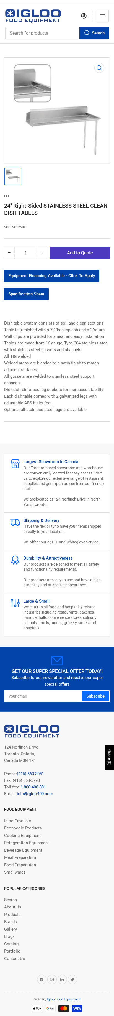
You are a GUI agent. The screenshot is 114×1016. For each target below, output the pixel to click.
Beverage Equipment (23, 850)
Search (98, 32)
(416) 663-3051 (30, 773)
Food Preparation (20, 864)
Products (12, 914)
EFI (6, 196)
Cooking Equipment (22, 835)
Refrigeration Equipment (26, 842)
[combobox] (57, 33)
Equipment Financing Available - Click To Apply (51, 275)
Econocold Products (23, 828)
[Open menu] (103, 16)
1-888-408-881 (33, 787)
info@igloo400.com (34, 793)
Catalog (11, 943)
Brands (10, 921)
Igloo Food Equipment (64, 999)
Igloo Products (17, 820)
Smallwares (15, 872)
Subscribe (95, 696)
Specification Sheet (26, 294)
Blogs (9, 936)
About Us (12, 907)
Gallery (10, 929)
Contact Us (14, 958)
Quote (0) (109, 757)
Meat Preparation (20, 857)
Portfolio (12, 951)
